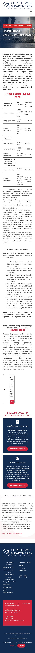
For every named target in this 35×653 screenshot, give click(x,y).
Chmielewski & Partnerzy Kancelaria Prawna (17, 605)
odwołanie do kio (17, 463)
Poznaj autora (13, 402)
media (21, 565)
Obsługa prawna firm (9, 582)
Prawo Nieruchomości (9, 573)
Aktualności (22, 571)
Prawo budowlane (8, 570)
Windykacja (6, 585)
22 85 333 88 (9, 616)
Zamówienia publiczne (22, 26)
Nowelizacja (8, 26)
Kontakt (21, 646)
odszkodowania (8, 593)
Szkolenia (22, 568)
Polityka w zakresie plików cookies (12, 533)
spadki (5, 590)
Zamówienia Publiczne (9, 564)
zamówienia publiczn (17, 426)
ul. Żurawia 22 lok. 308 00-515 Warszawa (12, 611)
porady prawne (7, 587)
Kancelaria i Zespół (25, 563)
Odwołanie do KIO (8, 567)
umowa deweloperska (9, 578)
